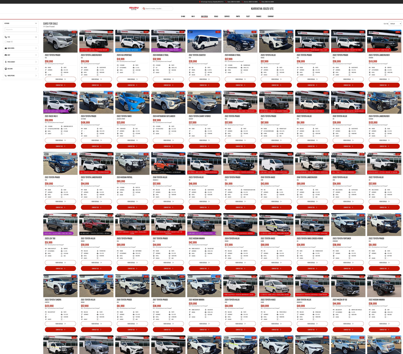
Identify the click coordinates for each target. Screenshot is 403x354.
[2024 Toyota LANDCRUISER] (96, 41)
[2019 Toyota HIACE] (276, 163)
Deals (216, 16)
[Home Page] (133, 8)
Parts (238, 16)
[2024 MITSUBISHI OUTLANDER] (168, 102)
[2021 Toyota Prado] (312, 41)
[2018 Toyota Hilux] (168, 163)
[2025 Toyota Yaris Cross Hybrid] (312, 224)
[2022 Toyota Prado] (60, 41)
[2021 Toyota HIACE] (276, 224)
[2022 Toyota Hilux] (312, 102)
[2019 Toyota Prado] (132, 285)
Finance (258, 16)
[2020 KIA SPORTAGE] (132, 41)
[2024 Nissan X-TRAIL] (168, 41)
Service (227, 16)
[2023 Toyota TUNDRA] (60, 285)
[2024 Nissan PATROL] (132, 163)
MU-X (193, 16)
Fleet (248, 16)
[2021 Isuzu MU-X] (60, 102)
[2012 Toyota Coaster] (204, 41)
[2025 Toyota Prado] (276, 102)
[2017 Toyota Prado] (168, 224)
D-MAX (183, 16)
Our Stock (204, 16)
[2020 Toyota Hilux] (276, 41)
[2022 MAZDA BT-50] (348, 285)
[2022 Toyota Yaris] (132, 102)
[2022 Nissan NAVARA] (204, 224)
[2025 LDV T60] (60, 224)
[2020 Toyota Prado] (240, 163)
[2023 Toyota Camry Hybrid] (204, 102)
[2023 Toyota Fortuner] (348, 224)
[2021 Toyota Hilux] (96, 224)
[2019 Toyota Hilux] (348, 102)
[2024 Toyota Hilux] (240, 224)
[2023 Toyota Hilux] (204, 163)
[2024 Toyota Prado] (96, 102)
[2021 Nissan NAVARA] (204, 285)
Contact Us (59, 85)
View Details (59, 79)
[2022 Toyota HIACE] (276, 285)
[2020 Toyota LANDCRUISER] (96, 163)
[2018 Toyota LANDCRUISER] (312, 163)
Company (271, 16)
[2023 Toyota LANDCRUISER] (384, 41)
